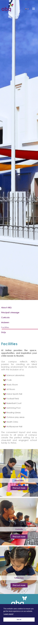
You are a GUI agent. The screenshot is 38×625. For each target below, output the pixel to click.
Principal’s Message (10, 312)
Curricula (5, 317)
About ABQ (6, 307)
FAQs (3, 332)
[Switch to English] (28, 9)
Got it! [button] (19, 619)
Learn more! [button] (8, 614)
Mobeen (5, 322)
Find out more (19, 488)
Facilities (5, 327)
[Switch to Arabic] (25, 9)
